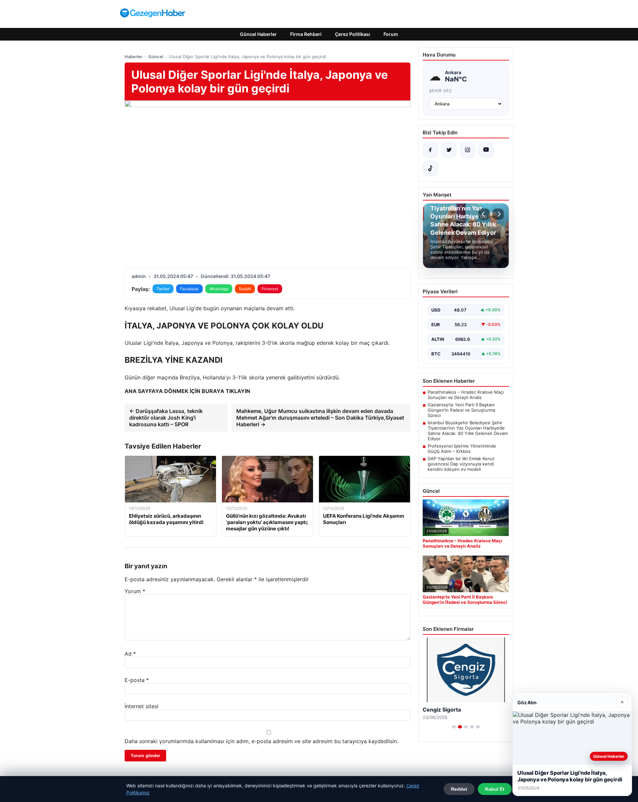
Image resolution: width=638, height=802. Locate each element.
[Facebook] (430, 150)
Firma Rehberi (306, 34)
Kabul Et (494, 789)
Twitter (163, 288)
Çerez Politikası (352, 34)
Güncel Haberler (258, 34)
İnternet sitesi (142, 706)
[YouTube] (486, 150)
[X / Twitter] (449, 150)
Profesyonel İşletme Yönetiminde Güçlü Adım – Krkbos (462, 448)
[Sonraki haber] (498, 214)
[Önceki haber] (484, 214)
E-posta (137, 680)
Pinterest (270, 288)
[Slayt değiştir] (454, 727)
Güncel (155, 56)
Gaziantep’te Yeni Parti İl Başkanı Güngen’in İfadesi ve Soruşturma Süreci (461, 410)
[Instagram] (467, 150)
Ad (130, 653)
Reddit (245, 288)
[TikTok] (430, 168)
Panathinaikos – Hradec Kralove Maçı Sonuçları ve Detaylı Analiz (466, 394)
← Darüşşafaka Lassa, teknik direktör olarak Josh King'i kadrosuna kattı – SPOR (166, 418)
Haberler (134, 56)
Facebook (189, 288)
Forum (390, 34)
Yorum (135, 591)
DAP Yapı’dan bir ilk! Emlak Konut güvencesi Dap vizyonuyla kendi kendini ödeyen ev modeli (461, 464)
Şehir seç (441, 90)
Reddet (459, 789)
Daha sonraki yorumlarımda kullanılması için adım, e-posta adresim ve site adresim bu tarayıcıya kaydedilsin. (261, 741)
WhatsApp (218, 288)
